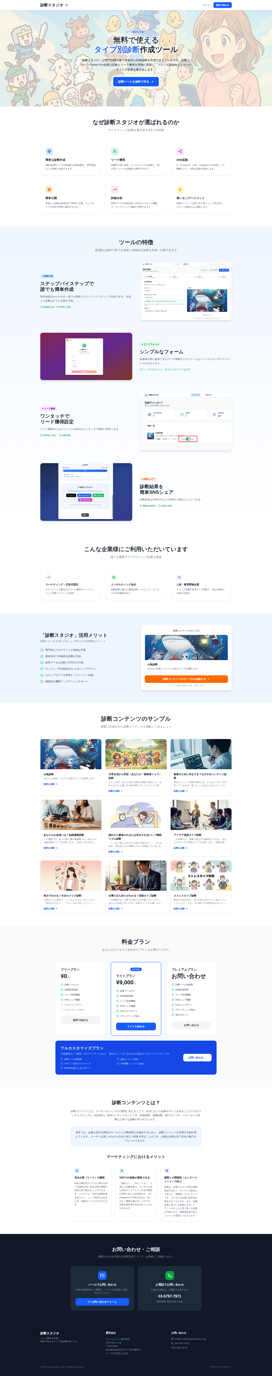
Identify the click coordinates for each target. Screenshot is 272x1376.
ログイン (207, 5)
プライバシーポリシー (221, 1367)
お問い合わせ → (197, 1057)
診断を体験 (49, 784)
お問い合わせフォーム (104, 1301)
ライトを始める (136, 1026)
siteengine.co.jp (113, 1342)
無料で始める (222, 5)
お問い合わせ (191, 1025)
